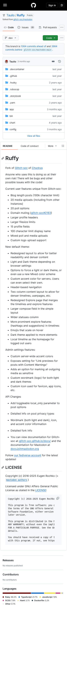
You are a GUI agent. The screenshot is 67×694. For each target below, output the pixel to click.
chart (12, 122)
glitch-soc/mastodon (22, 19)
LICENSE (40, 490)
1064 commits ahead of (33, 46)
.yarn (12, 102)
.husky (13, 82)
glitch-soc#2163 (41, 212)
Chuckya (37, 167)
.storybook (15, 96)
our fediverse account (27, 455)
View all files (33, 135)
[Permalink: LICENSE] (3, 467)
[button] (58, 498)
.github (13, 75)
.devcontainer (17, 69)
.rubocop (14, 89)
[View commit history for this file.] (59, 61)
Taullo (11, 15)
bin (11, 116)
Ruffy (21, 15)
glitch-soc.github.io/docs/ (35, 441)
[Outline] (63, 145)
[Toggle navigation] (5, 5)
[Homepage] (33, 5)
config (13, 129)
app (12, 109)
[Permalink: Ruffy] (3, 158)
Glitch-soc (21, 167)
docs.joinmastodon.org (25, 448)
